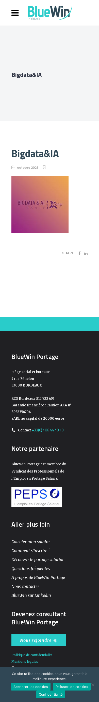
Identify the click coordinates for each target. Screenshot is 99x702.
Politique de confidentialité (32, 655)
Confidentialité (51, 694)
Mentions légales (24, 661)
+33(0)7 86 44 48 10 (47, 430)
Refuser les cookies (72, 687)
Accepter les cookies (30, 687)
